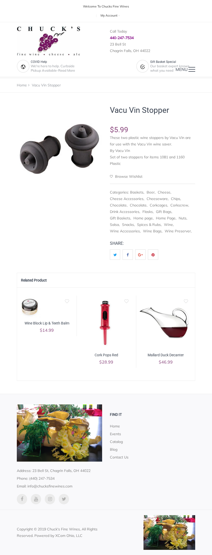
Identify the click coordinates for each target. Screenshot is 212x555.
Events (115, 434)
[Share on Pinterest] (153, 254)
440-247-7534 (122, 37)
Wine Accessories (125, 231)
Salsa (114, 224)
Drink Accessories (124, 211)
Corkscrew (179, 205)
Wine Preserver (178, 231)
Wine (168, 224)
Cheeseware (157, 198)
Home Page (166, 218)
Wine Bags (152, 231)
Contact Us (119, 457)
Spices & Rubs (149, 224)
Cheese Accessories (126, 198)
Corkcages (158, 205)
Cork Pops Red (106, 355)
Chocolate (118, 205)
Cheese (164, 192)
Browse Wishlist (128, 176)
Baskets (136, 192)
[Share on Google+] (140, 254)
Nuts (182, 218)
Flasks (147, 211)
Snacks (128, 224)
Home (22, 85)
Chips (175, 198)
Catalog (116, 441)
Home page (143, 218)
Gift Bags (163, 211)
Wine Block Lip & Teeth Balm (47, 323)
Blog (113, 449)
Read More (66, 70)
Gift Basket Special (163, 62)
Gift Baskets (120, 218)
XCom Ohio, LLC (68, 535)
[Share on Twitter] (115, 254)
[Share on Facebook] (128, 254)
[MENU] (191, 69)
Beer (151, 192)
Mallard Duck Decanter (166, 355)
